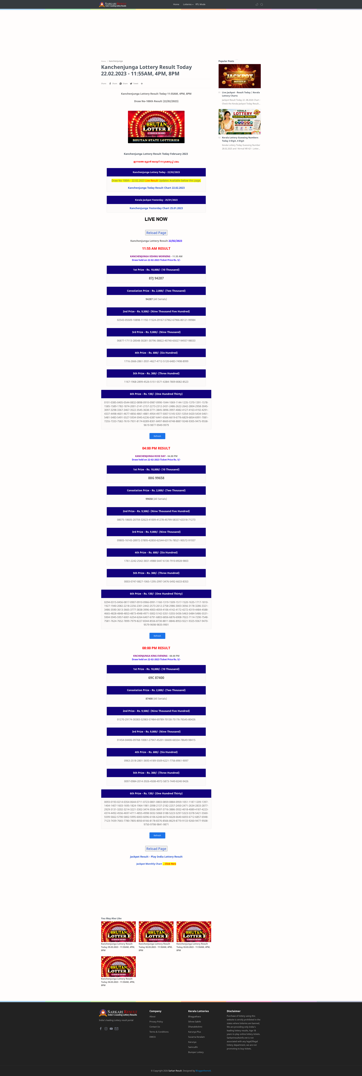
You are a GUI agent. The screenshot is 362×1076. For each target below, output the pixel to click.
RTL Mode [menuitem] (200, 4)
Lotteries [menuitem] (187, 4)
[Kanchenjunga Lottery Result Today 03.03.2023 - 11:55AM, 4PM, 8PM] (194, 931)
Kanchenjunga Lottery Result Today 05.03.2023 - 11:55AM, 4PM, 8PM (118, 947)
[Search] (261, 4)
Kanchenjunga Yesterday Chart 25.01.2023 (156, 208)
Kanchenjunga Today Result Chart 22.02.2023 (156, 187)
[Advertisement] (181, 34)
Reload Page (156, 232)
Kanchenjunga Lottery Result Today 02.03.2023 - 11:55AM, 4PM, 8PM (155, 947)
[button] (257, 4)
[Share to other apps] (142, 83)
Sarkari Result (175, 1070)
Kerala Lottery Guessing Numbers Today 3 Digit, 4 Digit (240, 139)
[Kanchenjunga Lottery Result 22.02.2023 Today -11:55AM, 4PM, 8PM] (156, 127)
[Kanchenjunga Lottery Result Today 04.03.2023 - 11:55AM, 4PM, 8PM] (118, 966)
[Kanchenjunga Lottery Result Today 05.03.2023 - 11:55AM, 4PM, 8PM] (118, 931)
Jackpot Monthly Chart (149, 863)
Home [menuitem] (176, 4)
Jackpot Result (139, 856)
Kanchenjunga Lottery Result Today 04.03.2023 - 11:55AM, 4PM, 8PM (118, 982)
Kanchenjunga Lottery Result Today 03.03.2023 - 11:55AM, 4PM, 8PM (193, 947)
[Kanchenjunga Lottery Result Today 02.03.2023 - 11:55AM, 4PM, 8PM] (156, 931)
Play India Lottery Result (167, 856)
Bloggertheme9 (203, 1070)
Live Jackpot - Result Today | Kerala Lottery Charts (241, 94)
